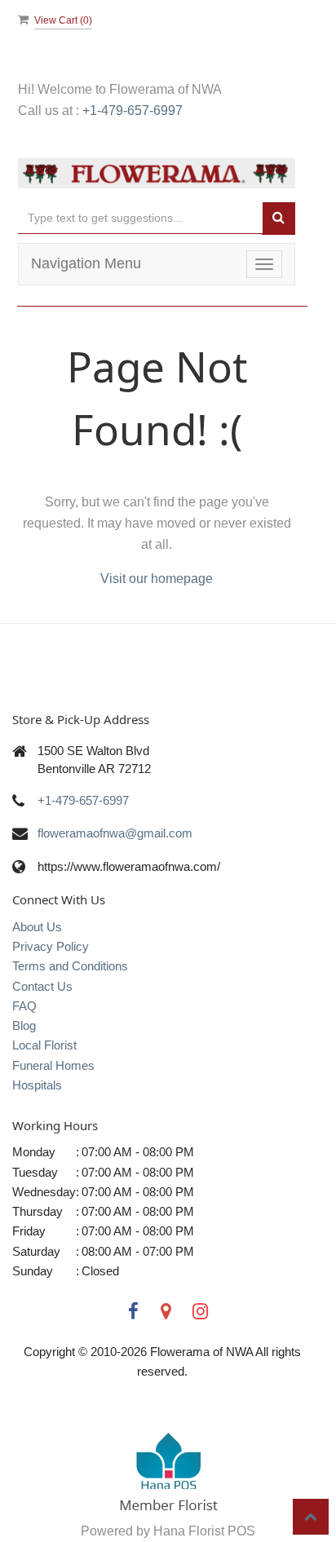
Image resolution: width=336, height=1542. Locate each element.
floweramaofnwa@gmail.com (115, 833)
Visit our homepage (156, 578)
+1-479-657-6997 (132, 110)
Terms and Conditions (70, 966)
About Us (37, 927)
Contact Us (42, 986)
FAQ (24, 1006)
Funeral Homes (53, 1065)
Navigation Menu (86, 263)
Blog (24, 1025)
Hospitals (37, 1085)
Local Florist (44, 1045)
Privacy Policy (50, 946)
